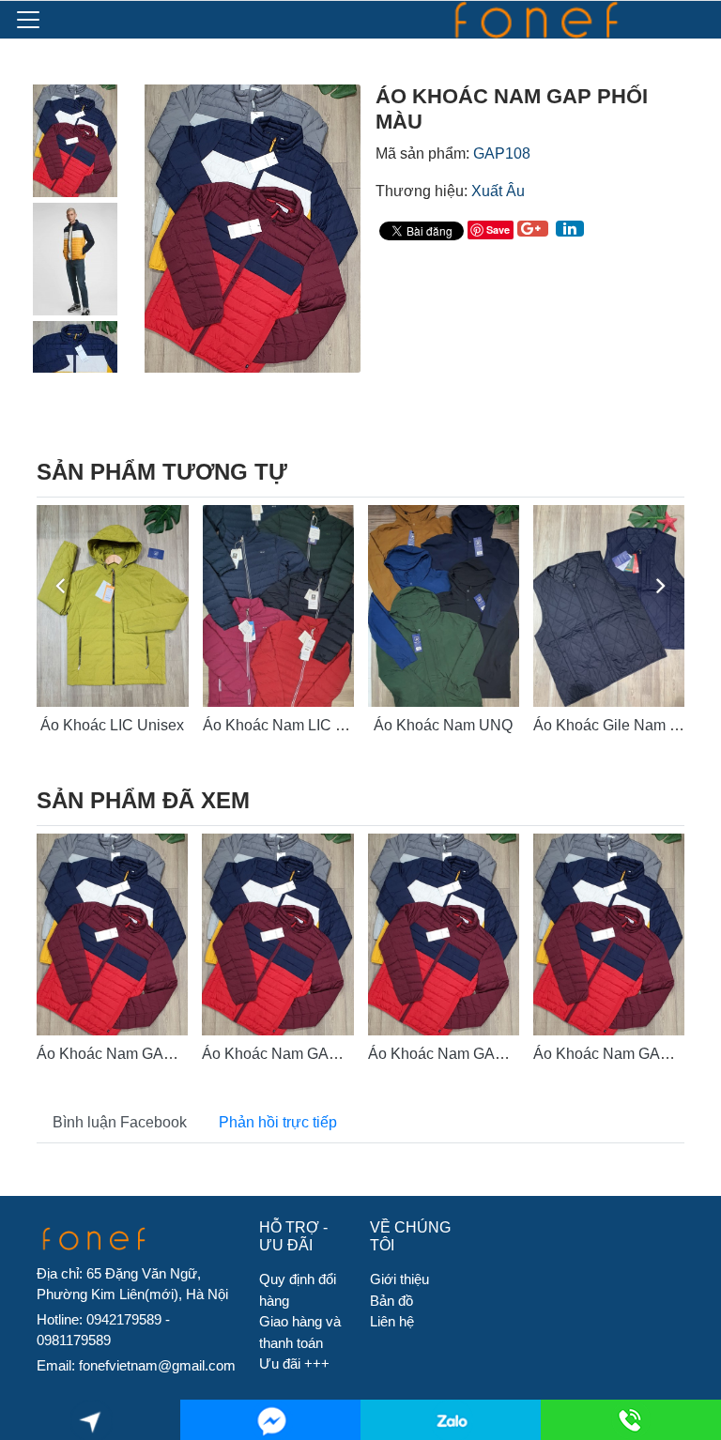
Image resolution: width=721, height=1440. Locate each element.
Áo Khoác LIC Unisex (112, 725)
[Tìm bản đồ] (90, 1420)
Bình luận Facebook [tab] (120, 1122)
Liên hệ (392, 1321)
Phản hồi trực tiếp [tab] (278, 1122)
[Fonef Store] (553, 19)
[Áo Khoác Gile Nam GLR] (608, 606)
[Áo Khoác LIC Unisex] (112, 606)
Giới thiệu (399, 1279)
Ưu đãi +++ (294, 1363)
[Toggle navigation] (28, 20)
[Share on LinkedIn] (570, 229)
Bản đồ (391, 1301)
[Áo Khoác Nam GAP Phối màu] (112, 934)
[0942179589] (451, 1420)
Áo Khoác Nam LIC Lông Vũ (297, 725)
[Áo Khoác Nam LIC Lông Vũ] (278, 606)
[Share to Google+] (532, 229)
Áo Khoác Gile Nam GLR (616, 725)
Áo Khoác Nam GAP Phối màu (139, 1054)
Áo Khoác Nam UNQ (443, 725)
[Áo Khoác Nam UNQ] (443, 606)
